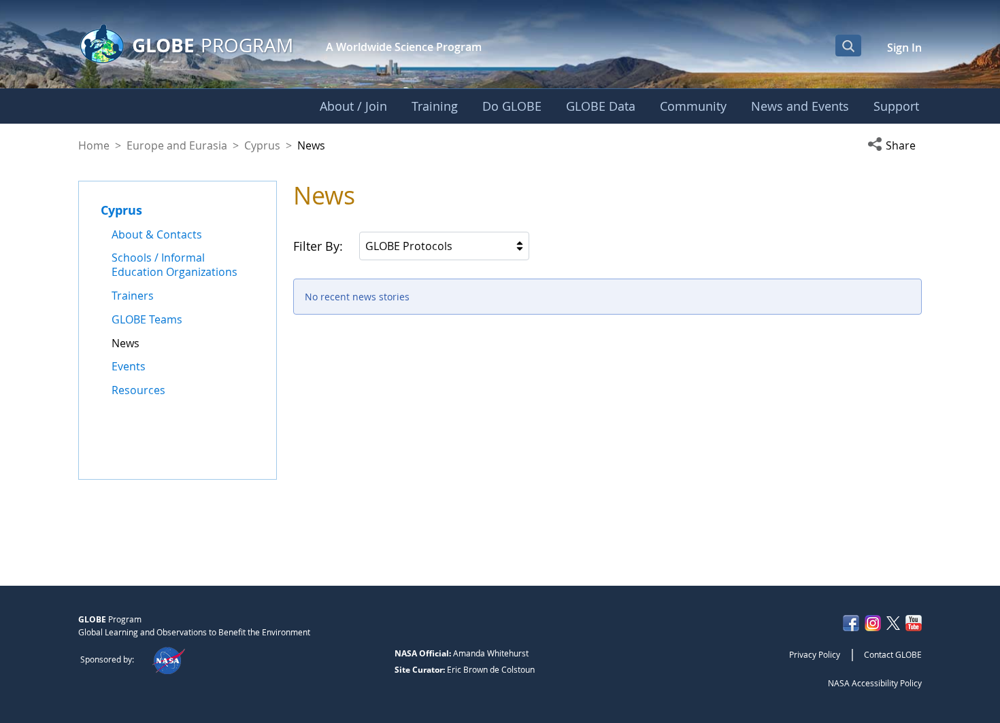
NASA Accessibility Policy (875, 682)
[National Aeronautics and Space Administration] (168, 659)
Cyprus (262, 145)
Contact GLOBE (893, 654)
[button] (894, 145)
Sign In (904, 47)
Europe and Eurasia (177, 145)
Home (94, 145)
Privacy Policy (814, 654)
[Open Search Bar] (848, 45)
